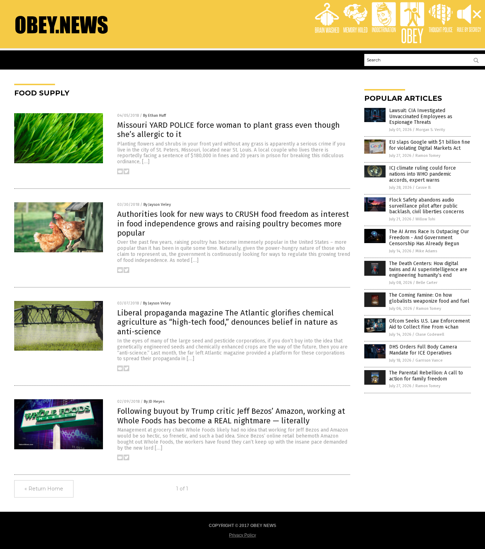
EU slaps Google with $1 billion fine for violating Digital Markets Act (429, 145)
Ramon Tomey (427, 155)
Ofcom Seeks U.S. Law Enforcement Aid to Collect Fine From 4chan (429, 324)
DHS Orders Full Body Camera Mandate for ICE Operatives (423, 350)
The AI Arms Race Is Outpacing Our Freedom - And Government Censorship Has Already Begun (429, 238)
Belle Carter (426, 282)
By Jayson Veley (157, 204)
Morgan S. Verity (430, 129)
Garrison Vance (429, 360)
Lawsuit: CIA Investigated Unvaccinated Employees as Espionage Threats (420, 117)
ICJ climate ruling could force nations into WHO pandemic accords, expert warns (422, 174)
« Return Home (43, 488)
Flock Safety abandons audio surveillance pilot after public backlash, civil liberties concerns (426, 206)
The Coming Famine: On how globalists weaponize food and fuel (429, 298)
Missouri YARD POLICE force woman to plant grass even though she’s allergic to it (228, 129)
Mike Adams (426, 251)
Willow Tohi (425, 219)
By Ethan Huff (154, 115)
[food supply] (61, 33)
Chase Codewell (429, 334)
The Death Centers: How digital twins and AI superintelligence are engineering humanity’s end (428, 269)
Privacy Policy (242, 535)
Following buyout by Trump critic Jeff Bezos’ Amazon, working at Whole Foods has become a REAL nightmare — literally (231, 415)
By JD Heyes (154, 401)
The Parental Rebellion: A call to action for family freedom (426, 376)
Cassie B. (423, 187)
